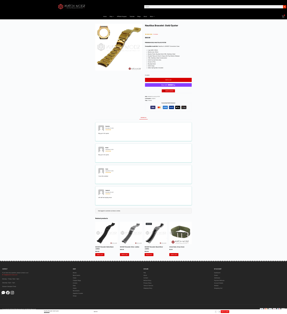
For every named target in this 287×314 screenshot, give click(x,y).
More (151, 16)
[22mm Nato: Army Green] (180, 233)
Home (105, 16)
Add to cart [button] (100, 254)
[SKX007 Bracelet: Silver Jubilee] (131, 233)
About (145, 16)
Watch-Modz (21, 309)
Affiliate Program (122, 16)
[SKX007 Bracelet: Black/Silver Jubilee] (156, 233)
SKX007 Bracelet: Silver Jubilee (129, 247)
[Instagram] (12, 293)
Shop (111, 16)
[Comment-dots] (3, 293)
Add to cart (168, 80)
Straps (153, 98)
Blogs (139, 16)
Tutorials (132, 16)
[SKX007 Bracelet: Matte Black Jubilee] (106, 233)
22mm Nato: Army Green (176, 247)
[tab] (143, 117)
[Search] (284, 6)
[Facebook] (8, 293)
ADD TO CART (224, 311)
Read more (149, 254)
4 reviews (155, 34)
